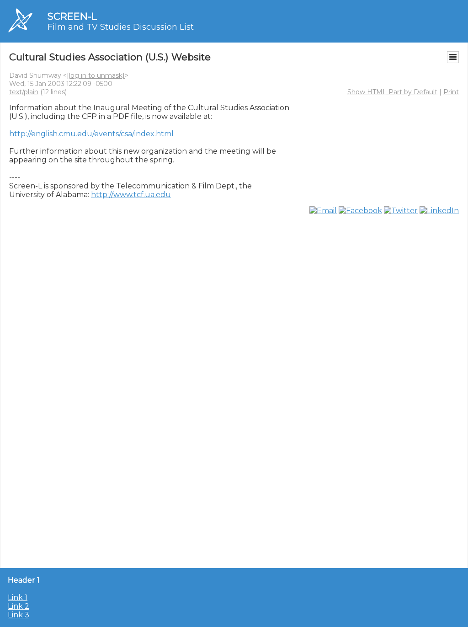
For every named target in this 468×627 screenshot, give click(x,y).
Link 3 (18, 615)
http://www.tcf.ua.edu (131, 194)
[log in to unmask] (96, 75)
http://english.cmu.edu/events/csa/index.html (91, 133)
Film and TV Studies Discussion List (121, 27)
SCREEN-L (72, 16)
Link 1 (17, 597)
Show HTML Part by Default (392, 92)
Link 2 (18, 606)
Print (451, 92)
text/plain (23, 92)
